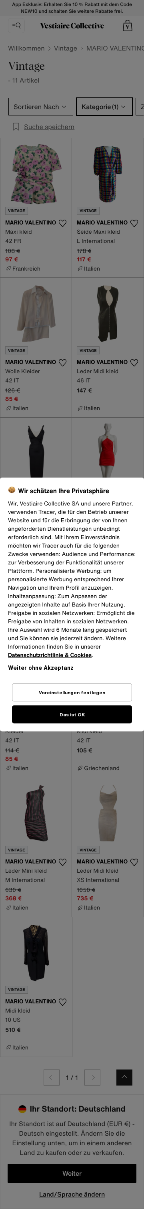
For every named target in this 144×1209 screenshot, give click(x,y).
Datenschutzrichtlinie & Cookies (50, 655)
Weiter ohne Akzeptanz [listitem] (41, 667)
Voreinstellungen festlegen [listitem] (72, 692)
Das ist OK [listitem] (72, 714)
